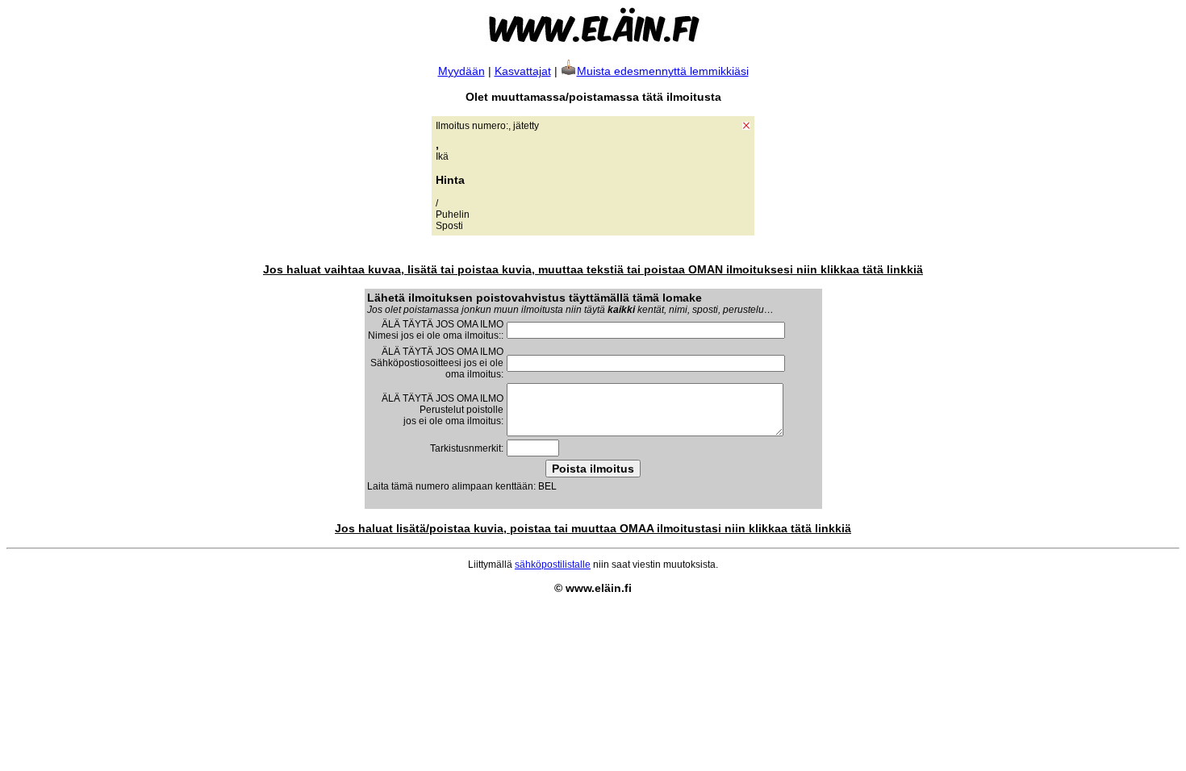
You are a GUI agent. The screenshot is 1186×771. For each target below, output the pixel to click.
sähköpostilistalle (553, 564)
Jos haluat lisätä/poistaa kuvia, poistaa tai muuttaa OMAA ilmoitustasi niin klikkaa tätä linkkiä (593, 528)
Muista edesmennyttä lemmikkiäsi (663, 71)
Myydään (461, 71)
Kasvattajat (523, 71)
